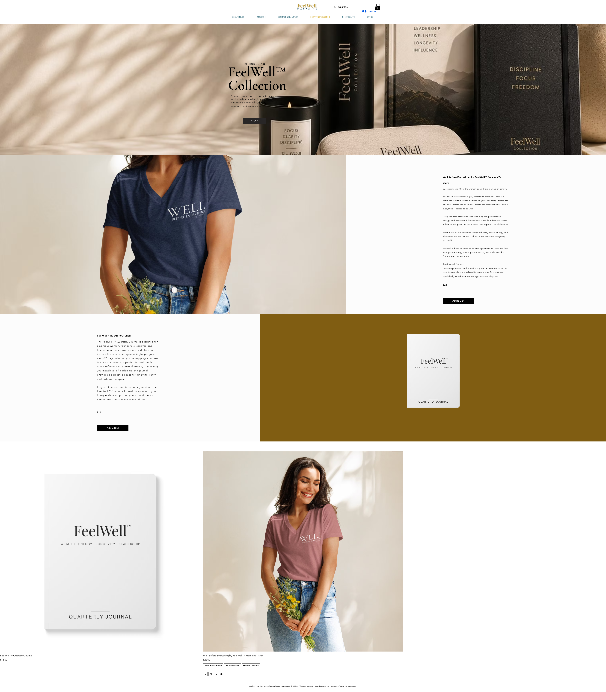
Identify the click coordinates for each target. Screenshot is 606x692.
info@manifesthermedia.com (302, 686)
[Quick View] (100, 551)
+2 (221, 674)
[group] (303, 564)
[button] (377, 7)
